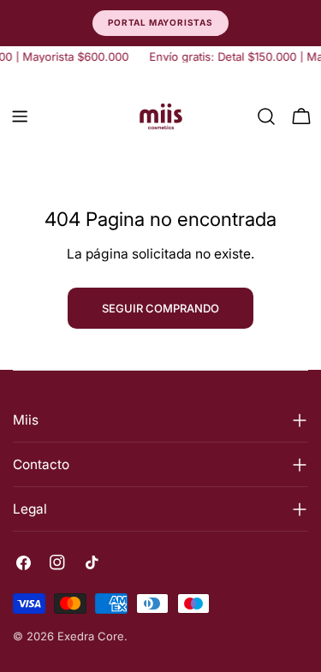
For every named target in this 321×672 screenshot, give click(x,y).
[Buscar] (266, 116)
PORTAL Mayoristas (160, 22)
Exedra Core (90, 636)
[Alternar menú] (20, 116)
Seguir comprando (160, 308)
